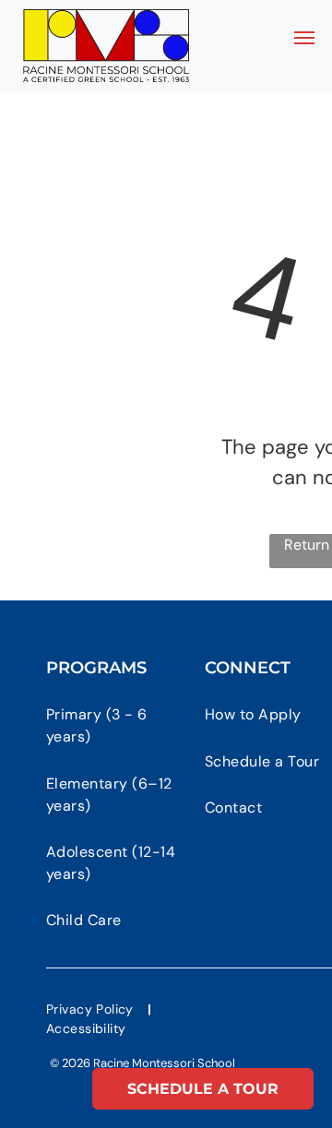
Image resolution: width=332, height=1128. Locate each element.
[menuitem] (121, 726)
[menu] (304, 37)
